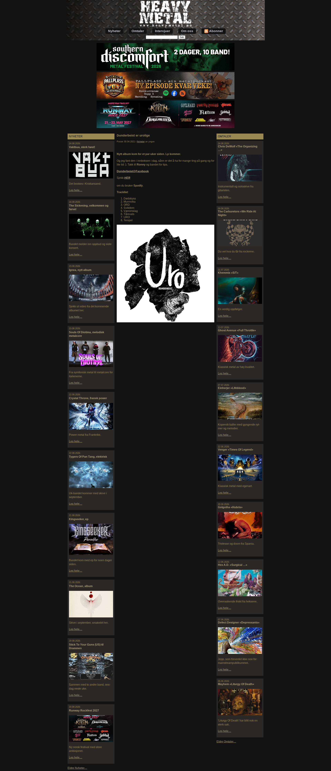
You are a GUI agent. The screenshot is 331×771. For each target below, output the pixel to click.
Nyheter (114, 31)
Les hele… (75, 190)
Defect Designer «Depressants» (238, 622)
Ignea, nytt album (80, 270)
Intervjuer (162, 31)
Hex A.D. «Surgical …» (232, 564)
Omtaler (138, 31)
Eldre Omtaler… (226, 741)
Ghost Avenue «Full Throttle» (237, 330)
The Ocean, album (81, 586)
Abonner (216, 31)
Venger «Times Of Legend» (235, 449)
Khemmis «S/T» (228, 272)
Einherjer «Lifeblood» (232, 388)
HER (127, 177)
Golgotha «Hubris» (230, 507)
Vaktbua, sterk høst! (82, 147)
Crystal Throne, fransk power (88, 398)
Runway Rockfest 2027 (84, 710)
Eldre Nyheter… (77, 768)
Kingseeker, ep (78, 519)
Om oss (187, 31)
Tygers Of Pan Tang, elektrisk (88, 456)
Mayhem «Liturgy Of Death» (236, 684)
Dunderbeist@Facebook (133, 171)
